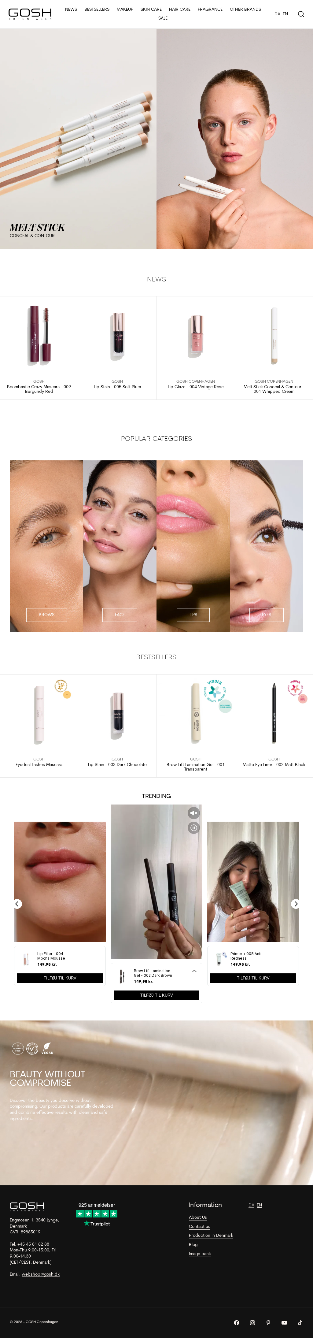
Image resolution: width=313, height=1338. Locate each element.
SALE (163, 18)
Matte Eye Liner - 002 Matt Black (274, 765)
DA (277, 14)
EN (285, 14)
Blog (193, 1245)
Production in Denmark (211, 1235)
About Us (198, 1217)
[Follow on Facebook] (237, 1323)
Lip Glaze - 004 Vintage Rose (196, 387)
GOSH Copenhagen (195, 382)
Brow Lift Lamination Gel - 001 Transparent (196, 767)
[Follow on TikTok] (300, 1323)
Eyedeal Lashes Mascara (39, 765)
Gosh (39, 382)
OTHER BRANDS (245, 9)
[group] (156, 139)
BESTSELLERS (96, 9)
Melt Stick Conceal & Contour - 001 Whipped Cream (274, 389)
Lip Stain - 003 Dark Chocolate (117, 765)
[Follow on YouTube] (284, 1323)
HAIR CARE (179, 9)
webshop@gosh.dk (41, 1274)
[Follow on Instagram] (252, 1323)
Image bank (200, 1254)
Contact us (199, 1227)
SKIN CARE (151, 9)
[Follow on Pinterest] (268, 1323)
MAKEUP (125, 9)
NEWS (71, 9)
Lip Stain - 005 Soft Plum (117, 387)
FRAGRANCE (210, 9)
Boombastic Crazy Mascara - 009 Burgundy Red (39, 389)
